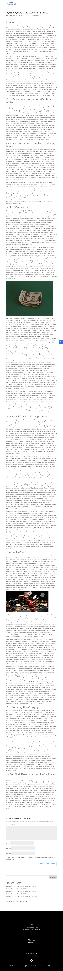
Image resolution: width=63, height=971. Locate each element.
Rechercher (52, 877)
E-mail (8, 848)
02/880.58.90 (31, 942)
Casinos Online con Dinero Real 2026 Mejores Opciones (21, 886)
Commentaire (10, 825)
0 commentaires (35, 15)
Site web (8, 853)
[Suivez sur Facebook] (31, 960)
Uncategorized (25, 15)
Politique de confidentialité (46, 966)
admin (10, 15)
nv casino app (10, 474)
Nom (8, 843)
